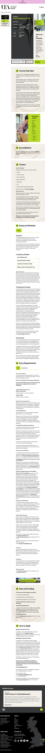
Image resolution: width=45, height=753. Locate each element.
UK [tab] (18, 368)
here (20, 603)
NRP (21, 726)
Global (15, 722)
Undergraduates (3, 718)
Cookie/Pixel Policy (4, 738)
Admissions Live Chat (5, 24)
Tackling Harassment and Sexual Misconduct (5, 746)
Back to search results (6, 12)
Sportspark (21, 728)
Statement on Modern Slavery (6, 736)
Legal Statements (4, 735)
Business (16, 721)
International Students (22, 679)
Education (15, 16)
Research (16, 719)
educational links (34, 466)
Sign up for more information (38, 22)
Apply (3, 21)
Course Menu (6, 17)
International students (5, 721)
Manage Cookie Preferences (6, 739)
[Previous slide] (3, 709)
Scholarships (23, 610)
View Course (28, 62)
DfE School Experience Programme (31, 455)
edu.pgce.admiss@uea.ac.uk (25, 543)
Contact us (16, 724)
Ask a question (38, 56)
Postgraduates (3, 719)
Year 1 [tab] (18, 230)
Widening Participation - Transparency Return (5, 743)
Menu (42, 7)
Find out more (8, 704)
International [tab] (24, 368)
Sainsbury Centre (21, 725)
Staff (1, 724)
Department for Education (26, 647)
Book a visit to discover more (27, 580)
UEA (15, 718)
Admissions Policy (22, 571)
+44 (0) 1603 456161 (18, 737)
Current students (4, 722)
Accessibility (3, 734)
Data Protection (3, 741)
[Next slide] (41, 709)
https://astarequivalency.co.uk (23, 537)
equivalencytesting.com (22, 535)
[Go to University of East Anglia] (9, 7)
